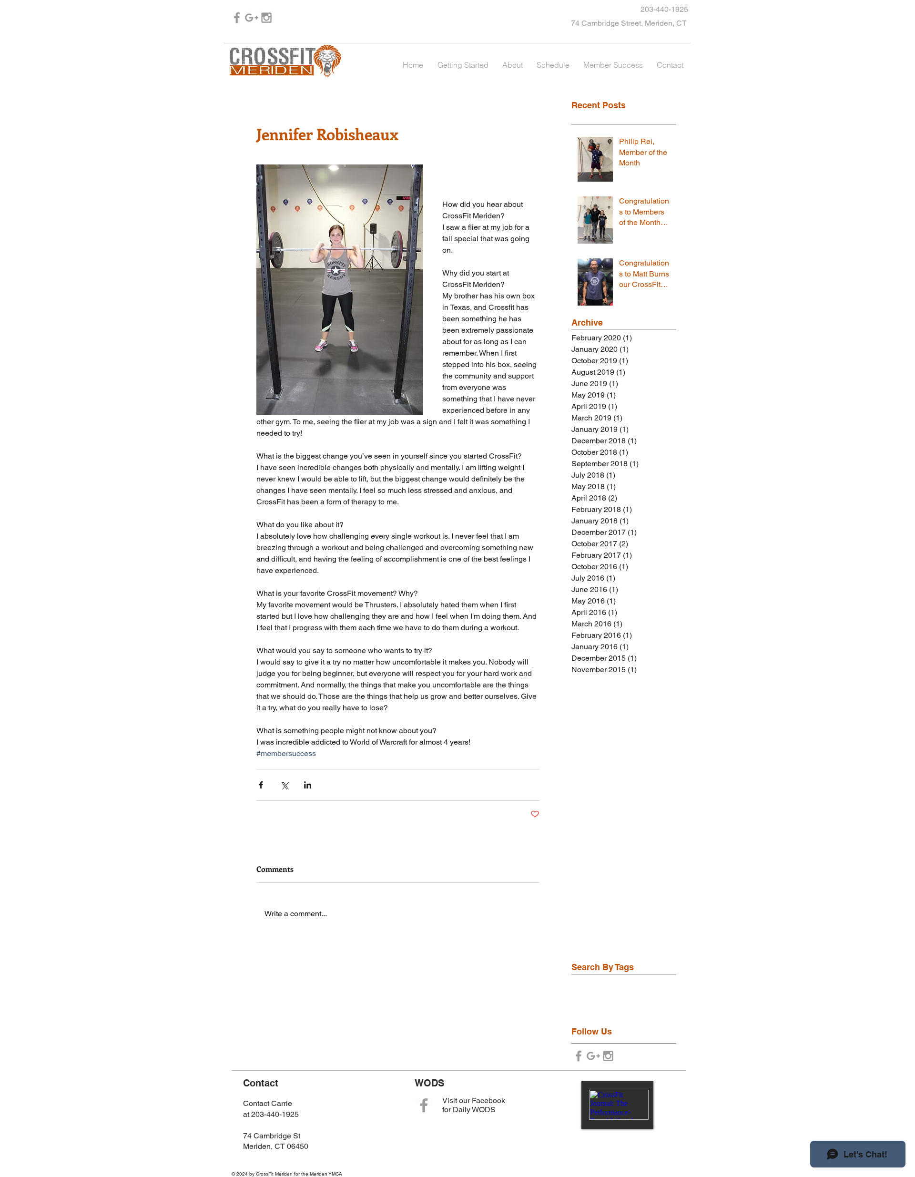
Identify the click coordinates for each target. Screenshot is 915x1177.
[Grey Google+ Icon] (251, 17)
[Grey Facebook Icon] (237, 17)
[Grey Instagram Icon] (266, 17)
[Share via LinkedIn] (307, 784)
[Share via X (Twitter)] (284, 784)
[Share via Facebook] (260, 784)
